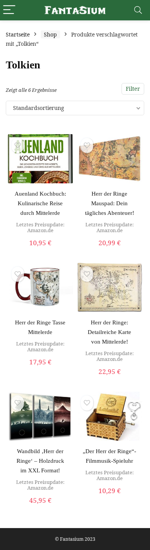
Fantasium (71, 539)
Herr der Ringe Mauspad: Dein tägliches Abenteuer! (109, 203)
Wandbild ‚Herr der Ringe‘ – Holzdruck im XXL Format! (40, 461)
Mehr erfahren (40, 251)
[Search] (138, 10)
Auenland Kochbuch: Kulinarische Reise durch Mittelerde (40, 203)
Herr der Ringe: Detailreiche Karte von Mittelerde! (109, 332)
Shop (50, 34)
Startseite (18, 34)
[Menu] (9, 10)
